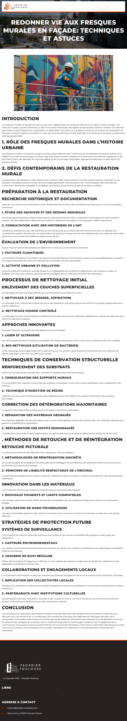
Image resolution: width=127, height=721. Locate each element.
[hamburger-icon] (103, 6)
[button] (62, 694)
